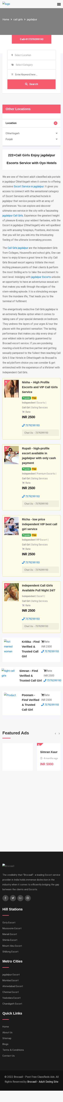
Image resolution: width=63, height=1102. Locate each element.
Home (5, 19)
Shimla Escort (9, 940)
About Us (7, 1032)
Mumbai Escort (10, 980)
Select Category (24, 65)
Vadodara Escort (11, 997)
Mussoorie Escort (11, 928)
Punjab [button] (9, 139)
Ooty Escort (8, 922)
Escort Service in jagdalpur (29, 186)
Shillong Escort (10, 951)
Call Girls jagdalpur (18, 247)
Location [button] (11, 123)
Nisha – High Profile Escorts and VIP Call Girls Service (40, 387)
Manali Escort (9, 934)
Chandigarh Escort (12, 1003)
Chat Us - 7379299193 (36, 432)
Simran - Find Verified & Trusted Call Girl (30, 675)
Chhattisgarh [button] (13, 133)
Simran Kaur (16, 752)
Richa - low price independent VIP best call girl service (39, 524)
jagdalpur (32, 19)
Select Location (23, 55)
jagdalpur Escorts (41, 277)
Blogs (5, 1044)
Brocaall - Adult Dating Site (42, 1081)
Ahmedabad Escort (12, 986)
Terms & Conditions (13, 1049)
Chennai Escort (10, 992)
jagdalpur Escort (11, 974)
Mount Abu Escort (12, 945)
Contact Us (8, 1055)
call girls (18, 19)
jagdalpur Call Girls (12, 215)
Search (33, 84)
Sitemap (6, 1038)
